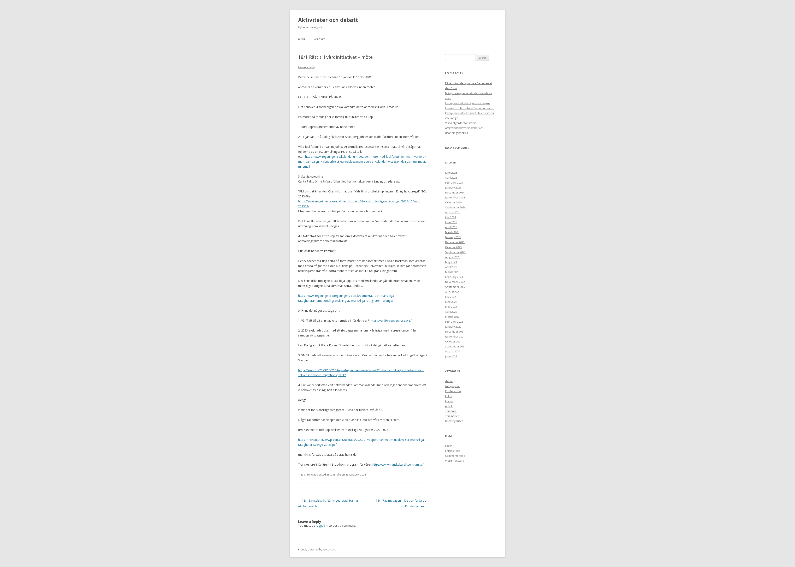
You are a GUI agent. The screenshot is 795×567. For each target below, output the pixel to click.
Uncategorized (454, 421)
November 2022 (455, 282)
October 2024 (453, 202)
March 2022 (452, 316)
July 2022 (450, 297)
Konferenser (453, 391)
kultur (448, 396)
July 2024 (450, 217)
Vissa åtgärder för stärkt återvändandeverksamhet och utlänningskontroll (464, 128)
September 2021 (455, 346)
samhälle (335, 474)
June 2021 (451, 356)
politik (449, 406)
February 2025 (454, 182)
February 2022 (454, 321)
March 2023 (452, 272)
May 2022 (451, 307)
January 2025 (453, 187)
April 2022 (451, 312)
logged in (322, 525)
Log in (448, 446)
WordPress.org (454, 460)
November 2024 (455, 197)
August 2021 (452, 351)
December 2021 (455, 331)
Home (301, 39)
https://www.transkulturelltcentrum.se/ (398, 464)
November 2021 (455, 336)
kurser (449, 401)
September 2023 (455, 252)
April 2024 (451, 227)
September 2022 (455, 287)
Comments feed (455, 456)
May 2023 (451, 262)
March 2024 (452, 232)
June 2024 (451, 222)
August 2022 (452, 292)
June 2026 (451, 172)
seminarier (452, 416)
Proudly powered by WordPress (317, 549)
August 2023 (452, 257)
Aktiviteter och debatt (328, 20)
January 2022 (453, 326)
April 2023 (451, 267)
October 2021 (453, 341)
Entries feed (452, 451)
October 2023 (453, 247)
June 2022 (451, 302)
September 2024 (455, 207)
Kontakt (319, 39)
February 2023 (454, 277)
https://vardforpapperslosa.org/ (391, 320)
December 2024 (455, 192)
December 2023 (455, 242)
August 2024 (452, 212)
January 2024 (453, 237)
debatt (449, 381)
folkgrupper (452, 386)
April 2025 (451, 177)
